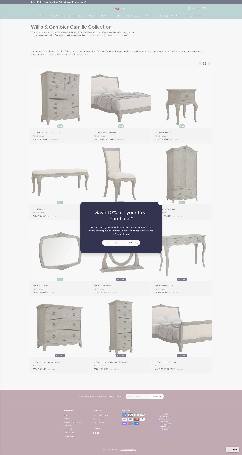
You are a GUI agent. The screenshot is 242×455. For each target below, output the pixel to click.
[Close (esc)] (160, 203)
